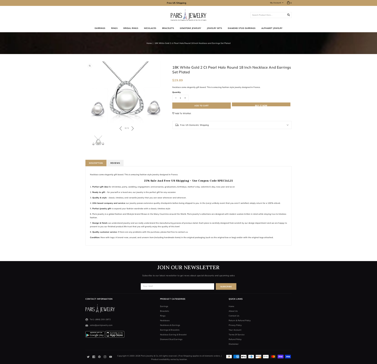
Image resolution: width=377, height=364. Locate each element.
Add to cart (201, 105)
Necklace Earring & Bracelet (173, 334)
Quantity (176, 92)
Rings (114, 28)
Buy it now (261, 105)
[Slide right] (132, 128)
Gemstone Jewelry (190, 28)
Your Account (235, 330)
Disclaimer (234, 344)
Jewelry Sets (214, 28)
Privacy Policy (235, 325)
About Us (233, 311)
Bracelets (168, 28)
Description (96, 163)
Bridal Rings (130, 28)
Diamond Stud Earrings (171, 339)
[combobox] (271, 15)
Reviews (115, 163)
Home (149, 43)
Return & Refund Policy (240, 320)
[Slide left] (121, 128)
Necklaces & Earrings (170, 325)
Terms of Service (236, 334)
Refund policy (235, 339)
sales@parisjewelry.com (101, 325)
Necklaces (150, 28)
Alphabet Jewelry (271, 28)
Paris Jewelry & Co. (150, 356)
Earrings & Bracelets (170, 330)
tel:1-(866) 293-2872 (100, 319)
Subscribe (226, 286)
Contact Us (234, 316)
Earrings (100, 28)
